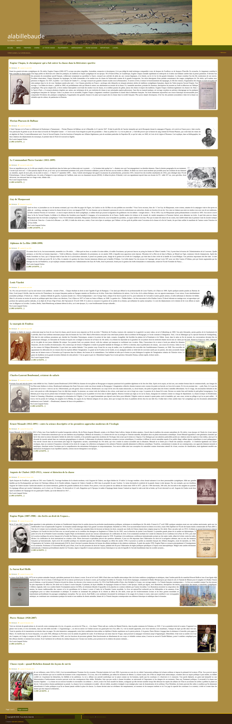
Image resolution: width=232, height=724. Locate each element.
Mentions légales (88, 717)
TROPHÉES (27, 48)
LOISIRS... (116, 48)
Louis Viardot (17, 282)
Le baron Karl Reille (20, 569)
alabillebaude (26, 36)
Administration (101, 717)
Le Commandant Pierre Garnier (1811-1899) (32, 160)
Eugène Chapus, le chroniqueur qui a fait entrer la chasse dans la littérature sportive (52, 63)
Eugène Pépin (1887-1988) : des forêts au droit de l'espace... (40, 516)
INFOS (18, 48)
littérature (14, 68)
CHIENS (36, 48)
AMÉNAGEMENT (77, 48)
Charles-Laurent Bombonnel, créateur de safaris (34, 375)
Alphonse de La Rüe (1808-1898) (26, 243)
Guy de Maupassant (20, 199)
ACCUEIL (10, 48)
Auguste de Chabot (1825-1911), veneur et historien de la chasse (42, 472)
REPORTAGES (104, 48)
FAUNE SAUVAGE (91, 48)
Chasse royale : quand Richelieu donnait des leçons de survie (40, 664)
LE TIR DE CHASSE (49, 48)
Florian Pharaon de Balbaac (24, 120)
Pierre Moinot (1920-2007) (23, 617)
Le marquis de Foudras (21, 323)
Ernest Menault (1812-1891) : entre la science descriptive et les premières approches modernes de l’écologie (64, 423)
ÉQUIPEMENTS (63, 48)
